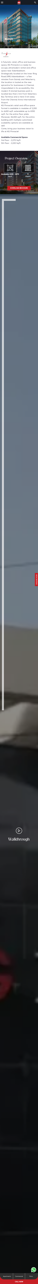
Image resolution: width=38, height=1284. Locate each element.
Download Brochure (19, 188)
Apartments (7, 1276)
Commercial (19, 1276)
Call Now (19, 1281)
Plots (31, 1276)
